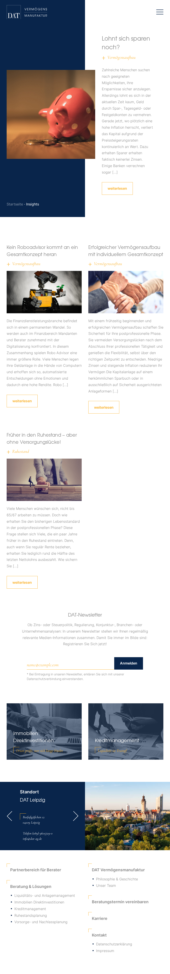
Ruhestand (20, 451)
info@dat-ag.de (32, 838)
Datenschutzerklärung (114, 944)
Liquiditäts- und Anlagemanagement (44, 895)
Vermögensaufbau (121, 57)
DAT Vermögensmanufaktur (118, 870)
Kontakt (99, 935)
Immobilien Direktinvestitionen (39, 902)
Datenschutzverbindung (44, 679)
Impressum (105, 950)
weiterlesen (117, 188)
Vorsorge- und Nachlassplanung (41, 922)
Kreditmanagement (30, 909)
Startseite (15, 204)
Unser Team (106, 885)
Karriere (99, 918)
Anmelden (128, 663)
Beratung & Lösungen (30, 886)
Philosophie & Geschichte (117, 879)
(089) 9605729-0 (42, 833)
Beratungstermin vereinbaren (120, 901)
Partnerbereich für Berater (35, 870)
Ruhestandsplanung (30, 915)
